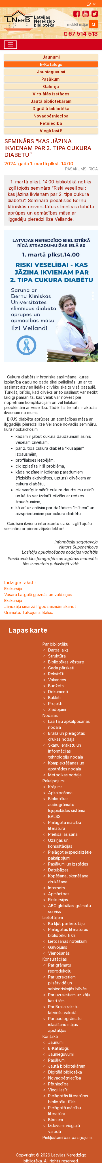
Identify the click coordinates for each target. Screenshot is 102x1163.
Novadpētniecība (51, 115)
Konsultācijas (54, 959)
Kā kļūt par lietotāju (66, 923)
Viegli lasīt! (51, 130)
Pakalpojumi (53, 780)
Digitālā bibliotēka (51, 108)
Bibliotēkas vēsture (66, 661)
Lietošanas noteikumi (67, 941)
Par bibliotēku (55, 644)
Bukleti (54, 697)
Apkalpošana (60, 792)
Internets (56, 887)
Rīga (93, 168)
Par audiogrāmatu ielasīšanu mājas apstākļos (65, 1024)
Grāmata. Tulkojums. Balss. (28, 612)
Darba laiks (58, 650)
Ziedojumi (57, 709)
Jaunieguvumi (51, 71)
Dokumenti (58, 691)
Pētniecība (51, 123)
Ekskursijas (58, 899)
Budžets (56, 685)
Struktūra (57, 656)
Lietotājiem (52, 917)
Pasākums (75, 168)
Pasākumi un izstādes (68, 864)
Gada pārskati (61, 667)
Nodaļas (50, 715)
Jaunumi (51, 57)
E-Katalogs (51, 64)
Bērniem (55, 1119)
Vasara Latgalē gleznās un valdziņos (38, 594)
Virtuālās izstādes (51, 93)
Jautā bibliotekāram (51, 101)
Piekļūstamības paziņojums (67, 1137)
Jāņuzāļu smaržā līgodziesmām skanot (40, 606)
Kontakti (50, 1036)
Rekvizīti (56, 673)
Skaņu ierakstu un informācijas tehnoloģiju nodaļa (65, 751)
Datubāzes (58, 870)
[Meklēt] (93, 24)
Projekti (55, 703)
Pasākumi (51, 79)
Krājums (55, 786)
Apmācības (58, 893)
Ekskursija (13, 588)
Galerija (51, 86)
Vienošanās (59, 953)
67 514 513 (82, 33)
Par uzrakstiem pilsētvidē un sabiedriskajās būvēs (67, 982)
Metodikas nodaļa (65, 774)
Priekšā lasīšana (63, 834)
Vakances (57, 679)
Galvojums (57, 947)
